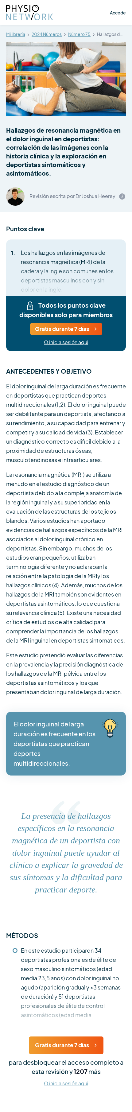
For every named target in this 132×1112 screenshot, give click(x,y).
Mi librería (15, 34)
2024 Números (47, 34)
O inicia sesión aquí (66, 342)
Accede (118, 12)
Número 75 (79, 34)
